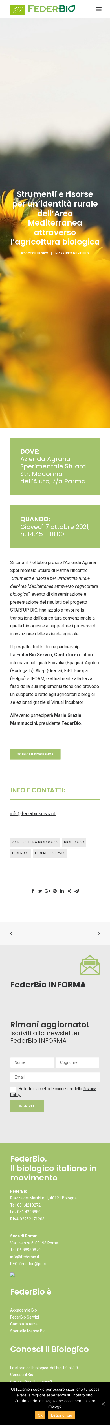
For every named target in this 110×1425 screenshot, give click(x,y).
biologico (74, 842)
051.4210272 (29, 1205)
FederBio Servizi (50, 853)
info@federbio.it (24, 1257)
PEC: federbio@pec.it (29, 1263)
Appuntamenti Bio (73, 253)
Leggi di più (61, 1415)
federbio (20, 853)
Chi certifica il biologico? (31, 1381)
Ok (40, 1415)
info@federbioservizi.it (33, 813)
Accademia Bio (23, 1310)
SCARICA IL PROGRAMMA (35, 754)
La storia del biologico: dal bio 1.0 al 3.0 (44, 1368)
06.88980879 (29, 1250)
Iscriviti (27, 1105)
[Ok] (103, 1404)
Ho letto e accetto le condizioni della (51, 1089)
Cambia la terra (24, 1324)
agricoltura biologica (35, 842)
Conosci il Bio (21, 1374)
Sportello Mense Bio (28, 1331)
